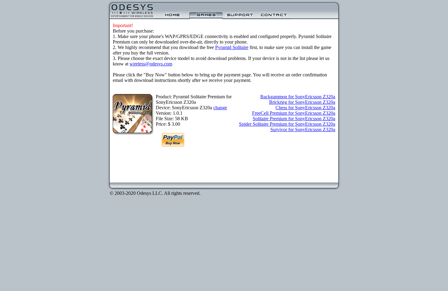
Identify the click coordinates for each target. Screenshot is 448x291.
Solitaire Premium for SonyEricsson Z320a (294, 118)
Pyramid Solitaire (231, 47)
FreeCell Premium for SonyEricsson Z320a (293, 113)
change (220, 107)
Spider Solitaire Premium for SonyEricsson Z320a (287, 124)
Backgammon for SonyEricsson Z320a (297, 96)
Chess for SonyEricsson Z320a (305, 107)
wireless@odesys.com (151, 63)
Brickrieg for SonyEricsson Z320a (302, 102)
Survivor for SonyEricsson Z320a (302, 129)
